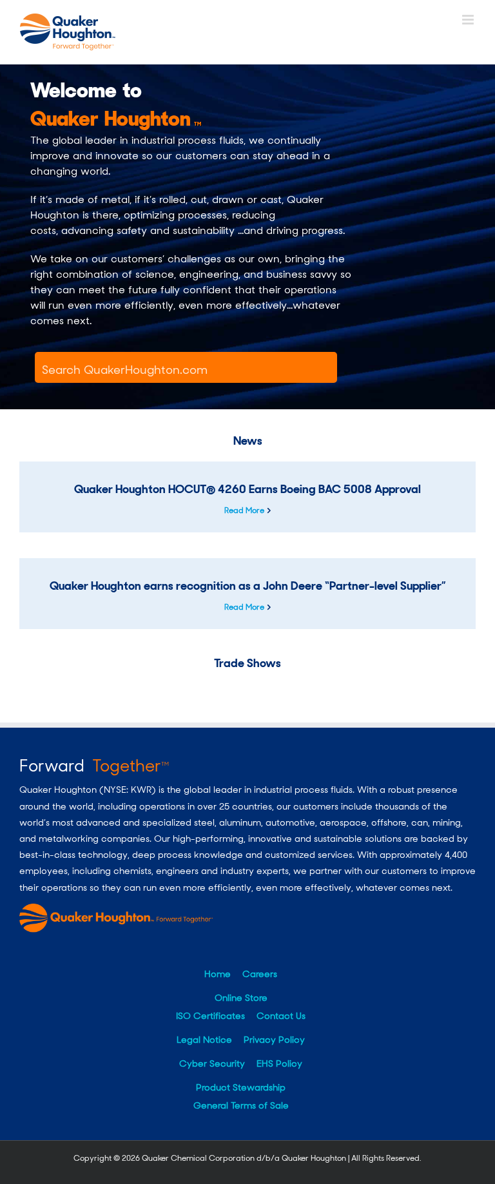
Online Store (241, 998)
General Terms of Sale (241, 1105)
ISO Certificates (210, 1016)
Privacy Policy (274, 1039)
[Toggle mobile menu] (469, 19)
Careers (259, 974)
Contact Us (281, 1016)
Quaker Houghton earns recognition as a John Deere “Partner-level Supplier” (248, 586)
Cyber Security (212, 1063)
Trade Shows (247, 663)
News (247, 441)
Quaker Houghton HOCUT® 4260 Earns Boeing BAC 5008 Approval (247, 489)
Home (217, 974)
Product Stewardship (241, 1087)
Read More (244, 510)
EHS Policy (279, 1063)
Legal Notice (204, 1039)
